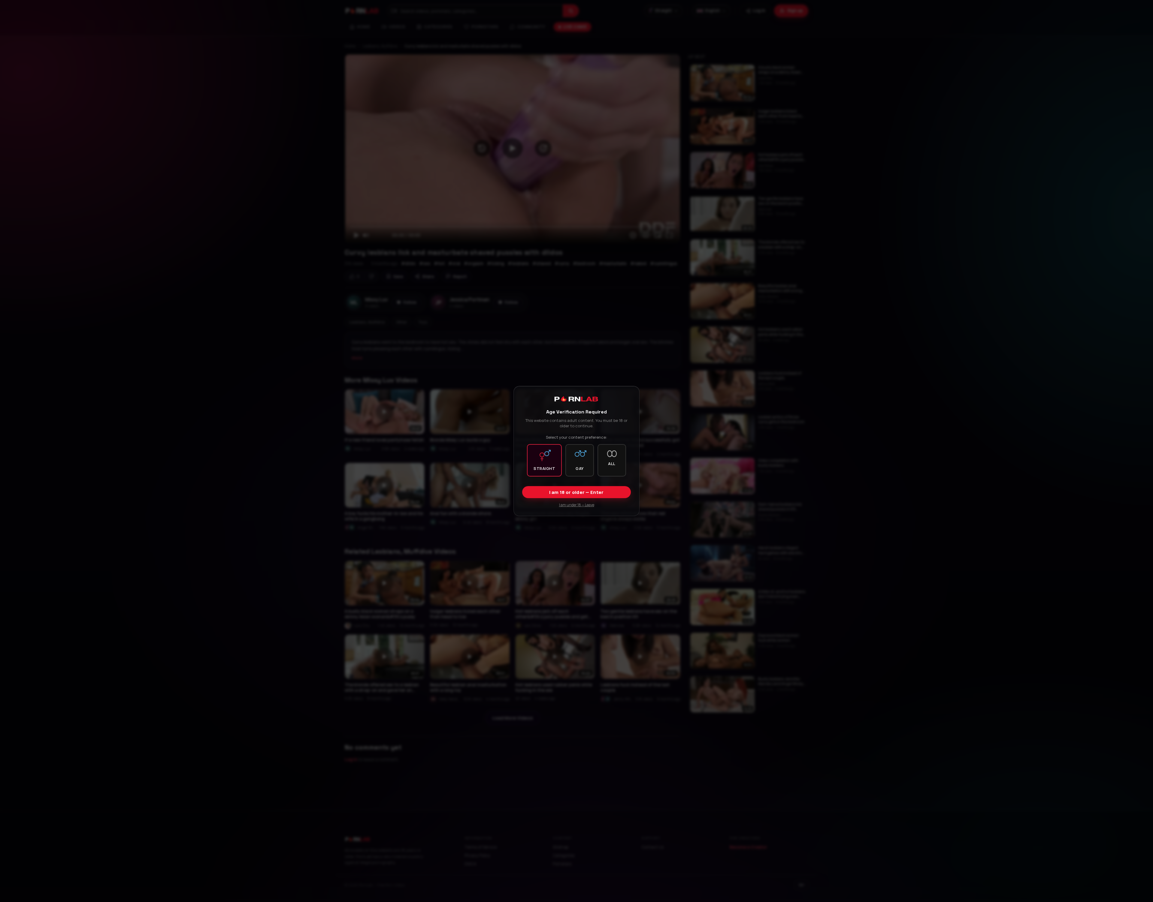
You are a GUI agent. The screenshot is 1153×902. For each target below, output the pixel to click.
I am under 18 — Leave (576, 504)
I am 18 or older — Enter (576, 492)
